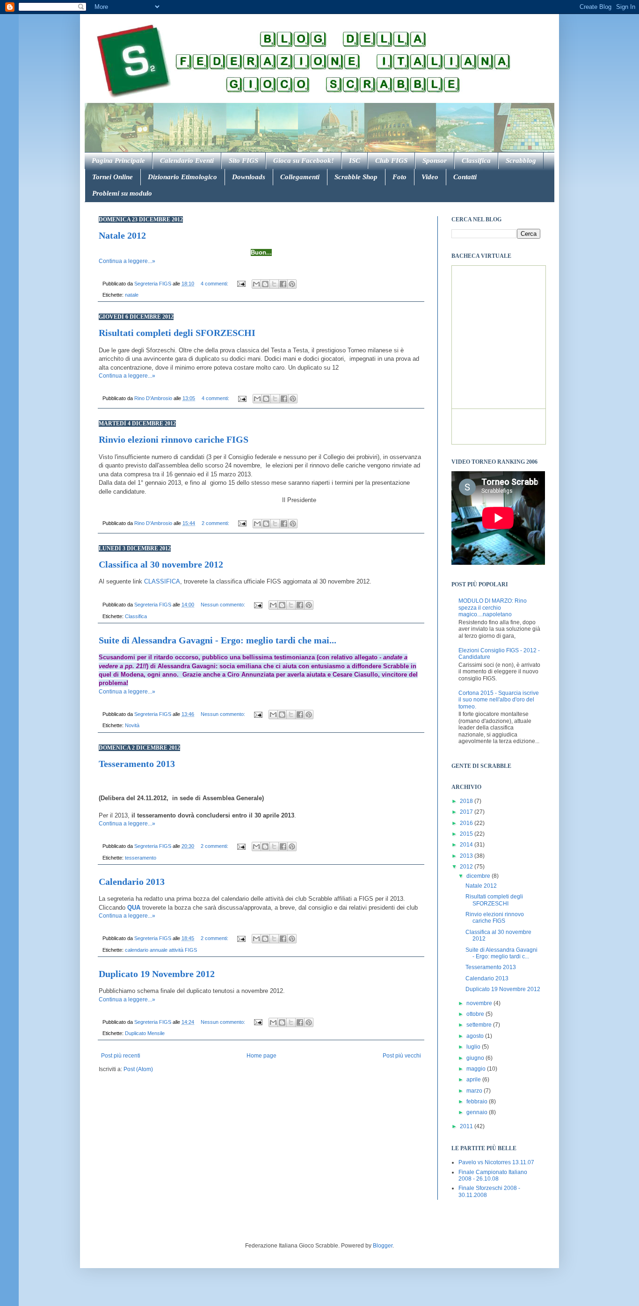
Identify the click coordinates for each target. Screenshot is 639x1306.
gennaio (477, 1112)
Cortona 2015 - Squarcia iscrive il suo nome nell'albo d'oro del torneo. (498, 700)
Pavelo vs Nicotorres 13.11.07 (496, 1162)
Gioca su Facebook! (303, 160)
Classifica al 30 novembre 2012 (161, 564)
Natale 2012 (122, 235)
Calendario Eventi (187, 160)
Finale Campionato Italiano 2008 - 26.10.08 (492, 1175)
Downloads (248, 177)
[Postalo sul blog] (265, 284)
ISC (354, 160)
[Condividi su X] (274, 284)
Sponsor (434, 160)
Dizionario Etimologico (182, 177)
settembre (479, 1024)
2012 (467, 866)
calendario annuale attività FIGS (161, 950)
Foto (399, 177)
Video (429, 177)
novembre (480, 1003)
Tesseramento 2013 (137, 764)
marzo (475, 1090)
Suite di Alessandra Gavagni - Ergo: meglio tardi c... (501, 953)
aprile (474, 1079)
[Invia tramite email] (256, 284)
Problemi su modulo (122, 193)
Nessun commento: (224, 604)
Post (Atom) (138, 1069)
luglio (474, 1046)
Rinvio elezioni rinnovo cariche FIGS (173, 439)
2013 (467, 856)
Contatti (465, 177)
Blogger (382, 1245)
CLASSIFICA (162, 581)
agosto (475, 1036)
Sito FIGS (243, 160)
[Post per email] (241, 283)
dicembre (479, 876)
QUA (133, 907)
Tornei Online (112, 177)
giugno (476, 1058)
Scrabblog (521, 160)
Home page (261, 1055)
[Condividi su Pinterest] (292, 284)
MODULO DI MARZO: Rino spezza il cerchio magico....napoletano (492, 608)
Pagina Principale (118, 160)
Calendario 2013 (132, 881)
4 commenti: (215, 283)
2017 (467, 812)
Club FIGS (391, 160)
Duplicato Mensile (145, 1033)
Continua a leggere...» (127, 261)
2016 (467, 823)
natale (131, 295)
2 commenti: (216, 523)
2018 (467, 801)
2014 (467, 844)
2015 (467, 834)
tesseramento (140, 858)
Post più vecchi (402, 1055)
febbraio (477, 1101)
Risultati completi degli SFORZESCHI (177, 333)
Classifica (476, 160)
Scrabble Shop (356, 177)
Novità (132, 725)
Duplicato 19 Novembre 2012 (157, 974)
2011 (467, 1126)
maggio (476, 1068)
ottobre (476, 1014)
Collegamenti (300, 177)
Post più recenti (120, 1055)
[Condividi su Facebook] (283, 284)
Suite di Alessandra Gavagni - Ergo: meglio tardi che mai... (217, 640)
